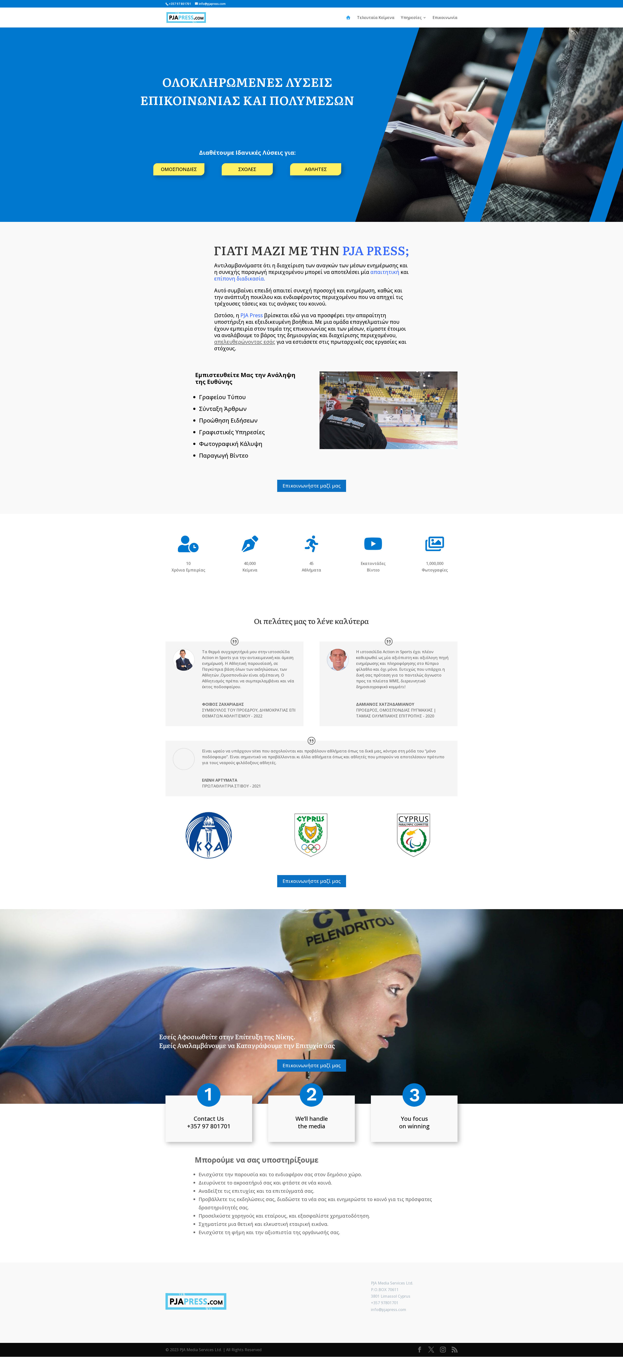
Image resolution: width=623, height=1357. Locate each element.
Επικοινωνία (445, 18)
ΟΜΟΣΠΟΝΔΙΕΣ (179, 169)
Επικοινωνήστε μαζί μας (312, 485)
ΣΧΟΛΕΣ (247, 169)
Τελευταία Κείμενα (375, 18)
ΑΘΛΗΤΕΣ (316, 169)
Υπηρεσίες (411, 18)
